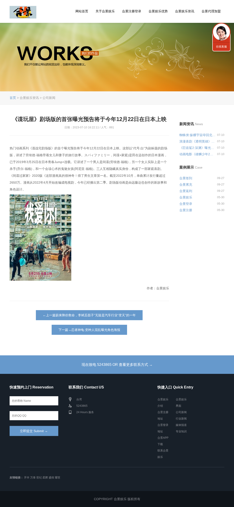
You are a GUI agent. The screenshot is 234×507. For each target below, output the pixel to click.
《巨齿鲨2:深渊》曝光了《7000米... (197, 148)
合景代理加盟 (211, 11)
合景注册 (185, 210)
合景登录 (185, 204)
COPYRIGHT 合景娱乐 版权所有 (117, 499)
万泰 (33, 477)
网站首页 (81, 11)
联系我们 (221, 32)
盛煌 (51, 477)
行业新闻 (181, 418)
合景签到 (185, 178)
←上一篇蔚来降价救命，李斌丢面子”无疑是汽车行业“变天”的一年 (89, 315)
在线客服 (221, 46)
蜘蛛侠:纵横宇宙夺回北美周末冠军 (197, 135)
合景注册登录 (131, 11)
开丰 (26, 477)
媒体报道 (181, 425)
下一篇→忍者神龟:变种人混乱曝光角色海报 (89, 330)
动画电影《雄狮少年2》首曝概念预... (197, 154)
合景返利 (185, 191)
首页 (13, 98)
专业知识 (181, 431)
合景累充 (185, 184)
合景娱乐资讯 (184, 11)
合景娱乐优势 (158, 11)
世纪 (39, 477)
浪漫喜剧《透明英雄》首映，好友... (197, 141)
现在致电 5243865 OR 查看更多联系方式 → (117, 365)
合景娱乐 (185, 197)
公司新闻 (181, 412)
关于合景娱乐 (105, 11)
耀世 (57, 477)
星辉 (45, 477)
